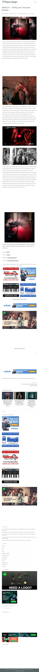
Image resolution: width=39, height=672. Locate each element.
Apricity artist (19, 378)
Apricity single (33, 378)
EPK (2, 549)
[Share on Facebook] (5, 608)
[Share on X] (3, 608)
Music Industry (4, 558)
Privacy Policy (28, 669)
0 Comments (32, 13)
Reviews (3, 560)
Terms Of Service (22, 669)
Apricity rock (24, 378)
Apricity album (8, 378)
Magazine (14, 669)
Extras (3, 551)
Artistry (3, 547)
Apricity (5, 378)
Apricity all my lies (14, 378)
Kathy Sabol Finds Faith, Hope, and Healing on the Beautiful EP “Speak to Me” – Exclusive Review (16, 540)
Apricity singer (28, 378)
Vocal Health (4, 566)
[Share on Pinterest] (8, 608)
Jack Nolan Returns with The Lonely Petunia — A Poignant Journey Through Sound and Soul (19, 402)
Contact (32, 669)
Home (7, 669)
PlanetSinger (5, 13)
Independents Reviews (23, 13)
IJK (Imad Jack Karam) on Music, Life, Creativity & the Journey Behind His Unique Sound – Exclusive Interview (18, 532)
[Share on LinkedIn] (10, 608)
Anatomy (3, 545)
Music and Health (4, 557)
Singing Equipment (5, 562)
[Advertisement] (19, 339)
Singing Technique (4, 564)
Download (10, 669)
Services (18, 669)
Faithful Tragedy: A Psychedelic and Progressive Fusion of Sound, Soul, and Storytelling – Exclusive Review (31, 403)
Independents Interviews (5, 553)
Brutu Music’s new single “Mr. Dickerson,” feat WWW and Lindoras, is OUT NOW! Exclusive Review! (7, 403)
